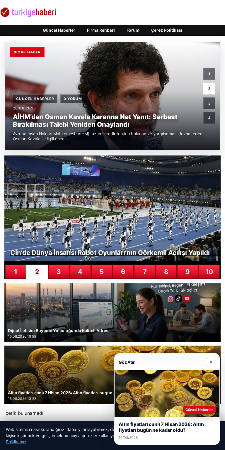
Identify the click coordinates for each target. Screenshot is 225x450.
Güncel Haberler (59, 30)
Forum (133, 30)
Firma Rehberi (101, 30)
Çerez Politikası (166, 30)
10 (209, 271)
